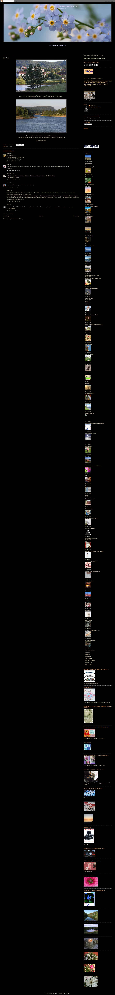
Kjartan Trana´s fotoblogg (91, 206)
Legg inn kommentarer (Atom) (15, 218)
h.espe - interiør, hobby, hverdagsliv (94, 324)
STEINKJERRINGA (89, 393)
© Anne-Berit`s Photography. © (57, 6)
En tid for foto (88, 620)
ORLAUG (87, 475)
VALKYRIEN (9, 173)
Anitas (86, 495)
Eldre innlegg (76, 216)
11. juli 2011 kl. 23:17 (13, 179)
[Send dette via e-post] (17, 145)
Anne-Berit (93, 105)
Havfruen (9, 153)
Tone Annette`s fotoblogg (91, 314)
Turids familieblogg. (90, 245)
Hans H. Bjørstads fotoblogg (92, 275)
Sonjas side (88, 485)
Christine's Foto (89, 298)
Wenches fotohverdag (90, 433)
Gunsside (87, 652)
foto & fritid (88, 255)
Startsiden (41, 216)
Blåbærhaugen (88, 344)
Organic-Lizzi (88, 196)
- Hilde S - (87, 334)
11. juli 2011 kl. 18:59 (13, 170)
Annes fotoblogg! (89, 166)
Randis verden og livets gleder (92, 571)
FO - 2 (86, 374)
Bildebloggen (88, 163)
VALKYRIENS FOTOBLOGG (92, 518)
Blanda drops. (88, 446)
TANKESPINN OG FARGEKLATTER (93, 466)
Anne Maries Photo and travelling (93, 278)
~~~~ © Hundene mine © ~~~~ (92, 630)
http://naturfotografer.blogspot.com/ (92, 117)
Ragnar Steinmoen (11, 183)
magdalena (88, 656)
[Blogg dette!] (18, 145)
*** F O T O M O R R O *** (91, 561)
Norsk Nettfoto (88, 236)
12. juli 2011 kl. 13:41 (13, 201)
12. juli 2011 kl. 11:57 (13, 187)
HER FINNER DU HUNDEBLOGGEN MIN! (93, 55)
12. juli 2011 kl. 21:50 (13, 210)
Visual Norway (88, 443)
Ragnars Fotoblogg (90, 660)
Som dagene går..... (90, 176)
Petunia (8, 204)
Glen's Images (88, 591)
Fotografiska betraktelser (91, 538)
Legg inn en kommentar (8, 213)
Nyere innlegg (6, 216)
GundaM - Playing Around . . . (92, 288)
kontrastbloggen (89, 508)
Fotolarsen (87, 305)
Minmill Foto (88, 610)
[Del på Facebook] (21, 145)
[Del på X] (20, 145)
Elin (86, 541)
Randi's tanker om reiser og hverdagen (94, 423)
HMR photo (88, 265)
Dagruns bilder (88, 664)
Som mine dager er (90, 498)
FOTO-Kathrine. (89, 383)
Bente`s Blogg (88, 662)
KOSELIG (87, 301)
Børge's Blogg (88, 364)
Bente (8, 164)
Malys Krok (88, 403)
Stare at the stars (89, 581)
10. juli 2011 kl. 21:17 (13, 161)
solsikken (87, 153)
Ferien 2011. (9, 146)
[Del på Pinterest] (23, 145)
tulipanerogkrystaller (90, 640)
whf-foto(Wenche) (89, 413)
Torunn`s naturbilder (90, 528)
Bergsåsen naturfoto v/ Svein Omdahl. (94, 551)
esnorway (87, 600)
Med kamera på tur (89, 650)
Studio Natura (88, 658)
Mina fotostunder (89, 216)
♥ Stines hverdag (89, 354)
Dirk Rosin (87, 186)
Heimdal (87, 226)
